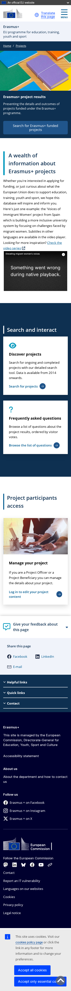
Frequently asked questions (35, 418)
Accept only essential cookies (41, 981)
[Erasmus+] (12, 13)
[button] (36, 15)
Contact (9, 872)
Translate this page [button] (48, 15)
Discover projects (25, 354)
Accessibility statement (21, 756)
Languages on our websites (23, 889)
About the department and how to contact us (35, 779)
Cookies (9, 897)
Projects (21, 46)
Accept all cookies (32, 970)
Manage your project (28, 563)
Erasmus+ (11, 727)
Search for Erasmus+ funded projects (35, 127)
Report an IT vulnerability (21, 881)
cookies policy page (29, 942)
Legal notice (12, 913)
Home (7, 46)
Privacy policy (13, 905)
